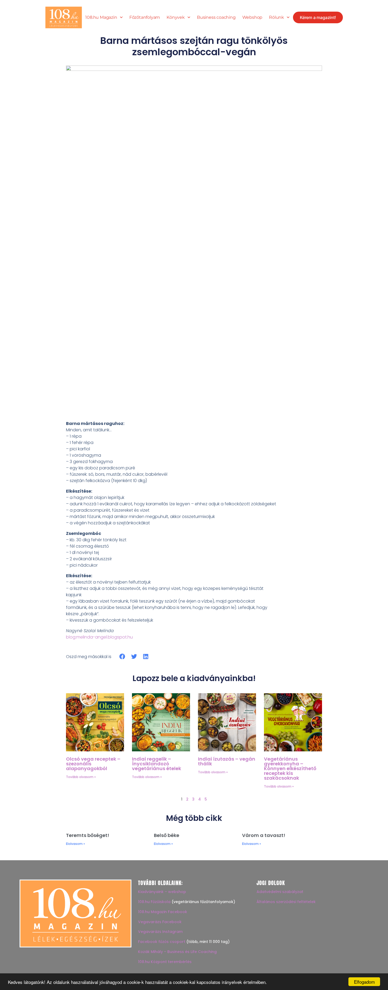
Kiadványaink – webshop (162, 891)
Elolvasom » (75, 843)
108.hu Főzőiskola (154, 901)
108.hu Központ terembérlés (165, 961)
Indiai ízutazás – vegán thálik (226, 761)
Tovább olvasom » (81, 777)
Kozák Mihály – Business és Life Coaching (177, 951)
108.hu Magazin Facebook (162, 911)
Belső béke (166, 835)
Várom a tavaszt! (263, 835)
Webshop (252, 17)
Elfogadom (364, 981)
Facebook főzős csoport (161, 941)
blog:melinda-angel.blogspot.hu (99, 637)
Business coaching (216, 17)
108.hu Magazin (101, 17)
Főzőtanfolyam (144, 17)
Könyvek (176, 17)
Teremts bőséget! (87, 835)
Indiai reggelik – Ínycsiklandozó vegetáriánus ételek (156, 764)
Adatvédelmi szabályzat (280, 891)
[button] (122, 657)
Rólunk (276, 17)
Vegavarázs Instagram (160, 931)
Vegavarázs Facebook (160, 921)
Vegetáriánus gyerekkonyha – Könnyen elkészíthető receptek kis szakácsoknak (290, 768)
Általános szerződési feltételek (286, 901)
